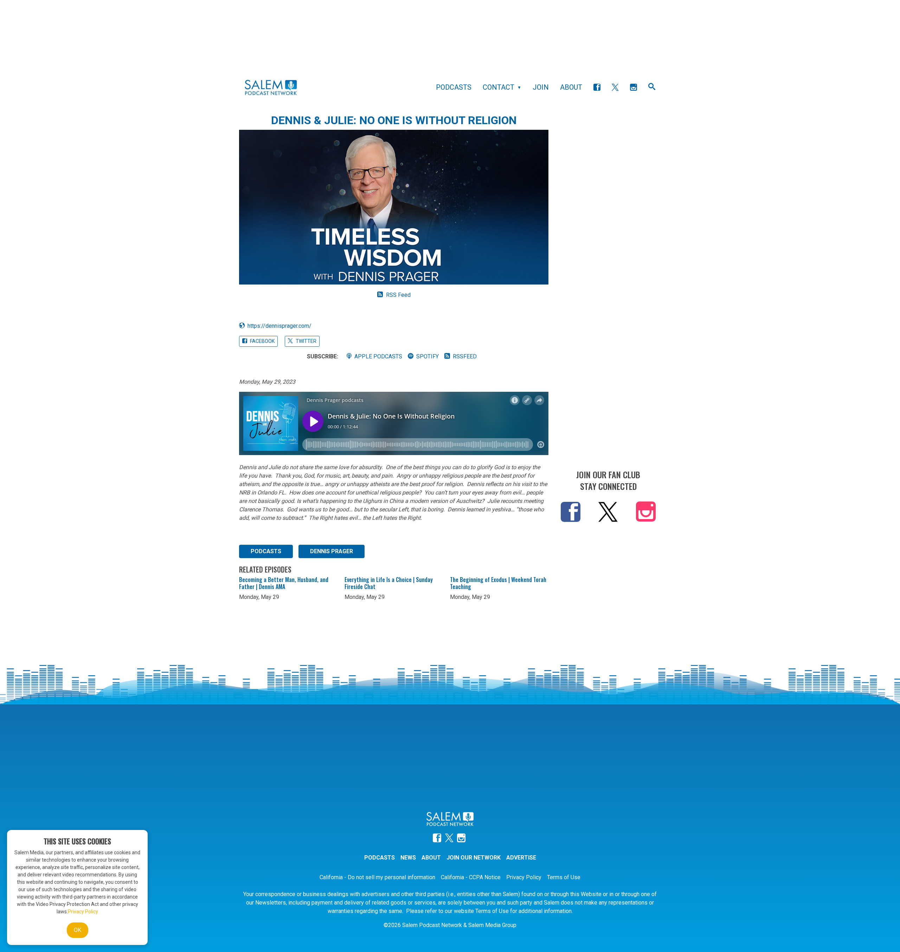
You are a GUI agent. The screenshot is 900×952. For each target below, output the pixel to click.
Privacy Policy (523, 877)
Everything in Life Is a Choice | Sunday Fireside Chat (389, 582)
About (571, 87)
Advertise (521, 857)
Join (541, 87)
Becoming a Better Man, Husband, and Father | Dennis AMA (283, 582)
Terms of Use (563, 877)
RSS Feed (398, 295)
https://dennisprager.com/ (279, 325)
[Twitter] (615, 87)
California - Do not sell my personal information (377, 877)
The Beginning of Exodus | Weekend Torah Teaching (498, 582)
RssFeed (465, 356)
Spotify (427, 356)
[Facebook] (596, 87)
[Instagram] (633, 87)
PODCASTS (266, 551)
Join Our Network (473, 857)
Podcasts (453, 87)
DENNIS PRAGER (331, 551)
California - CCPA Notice (471, 877)
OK (77, 930)
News (408, 857)
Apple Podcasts (378, 356)
